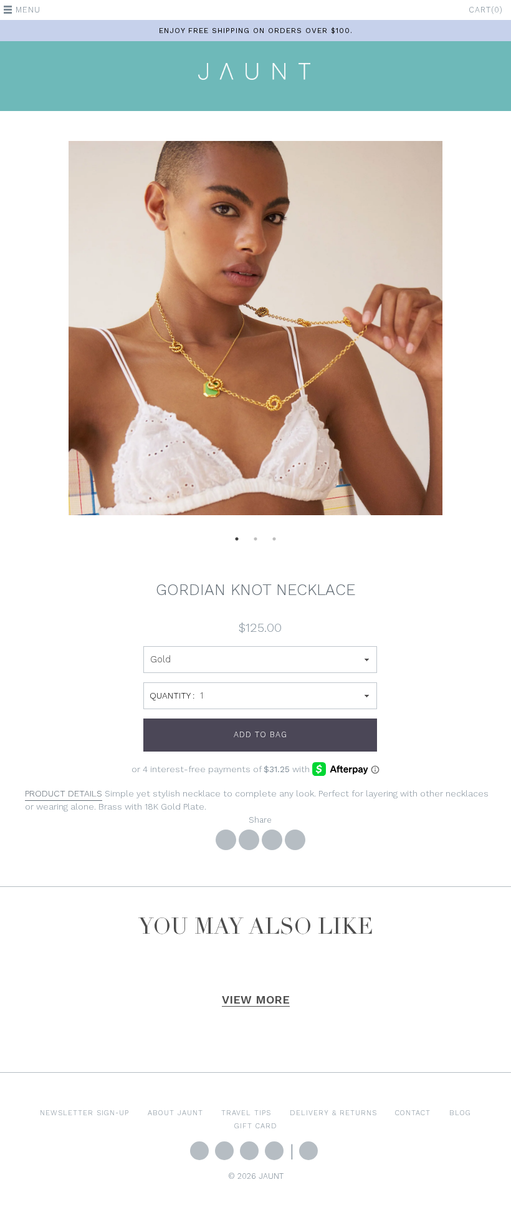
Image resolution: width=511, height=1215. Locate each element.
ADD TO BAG (260, 734)
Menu (28, 9)
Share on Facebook (226, 840)
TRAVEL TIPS (246, 1112)
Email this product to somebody (295, 840)
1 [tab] (237, 543)
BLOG (460, 1112)
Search (308, 1150)
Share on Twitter (249, 840)
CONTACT (413, 1112)
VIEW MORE (256, 999)
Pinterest (274, 1150)
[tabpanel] (255, 328)
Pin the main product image (272, 840)
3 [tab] (274, 543)
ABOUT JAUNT (175, 1112)
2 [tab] (255, 543)
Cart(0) (486, 9)
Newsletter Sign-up (84, 1112)
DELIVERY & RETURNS (333, 1112)
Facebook (224, 1150)
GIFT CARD (255, 1125)
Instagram (249, 1150)
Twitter (199, 1150)
